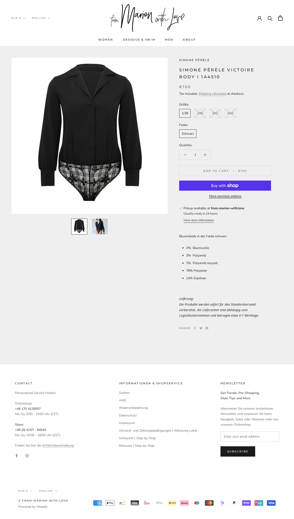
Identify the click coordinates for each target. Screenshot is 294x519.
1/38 (185, 113)
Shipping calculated (212, 94)
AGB (122, 400)
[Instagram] (27, 455)
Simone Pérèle (194, 60)
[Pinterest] (207, 328)
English (39, 18)
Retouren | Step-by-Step (136, 446)
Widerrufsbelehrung (133, 408)
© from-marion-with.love (43, 500)
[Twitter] (201, 328)
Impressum (127, 423)
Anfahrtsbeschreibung (58, 445)
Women (105, 39)
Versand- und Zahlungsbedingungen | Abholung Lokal (158, 430)
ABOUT (189, 39)
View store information (199, 220)
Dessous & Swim (139, 39)
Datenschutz (128, 415)
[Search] (270, 18)
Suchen (124, 393)
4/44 (230, 113)
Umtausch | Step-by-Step (137, 438)
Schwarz (188, 133)
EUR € (16, 18)
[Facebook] (195, 328)
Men (169, 39)
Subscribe (238, 451)
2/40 (200, 113)
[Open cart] (280, 18)
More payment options (225, 196)
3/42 (215, 113)
